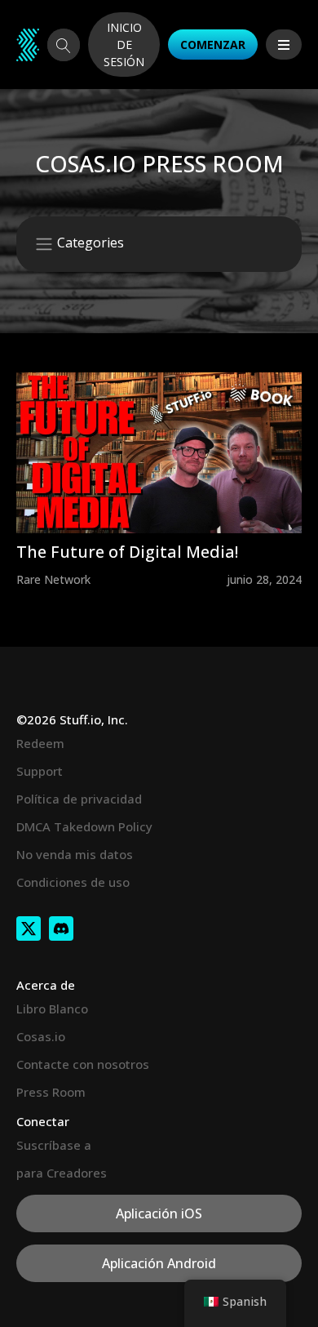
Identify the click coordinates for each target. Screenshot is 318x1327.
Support (39, 771)
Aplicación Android (159, 1263)
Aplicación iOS (159, 1213)
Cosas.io (40, 1036)
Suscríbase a (53, 1145)
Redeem (40, 743)
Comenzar (212, 44)
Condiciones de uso (73, 882)
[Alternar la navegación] (284, 44)
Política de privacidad (79, 798)
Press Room (51, 1092)
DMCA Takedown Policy (84, 826)
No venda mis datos (74, 854)
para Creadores (61, 1172)
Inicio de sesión (124, 44)
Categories (89, 243)
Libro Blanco (52, 1008)
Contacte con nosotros (82, 1064)
